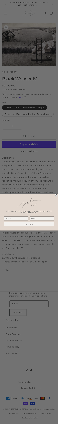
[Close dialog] (56, 195)
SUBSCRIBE (29, 224)
